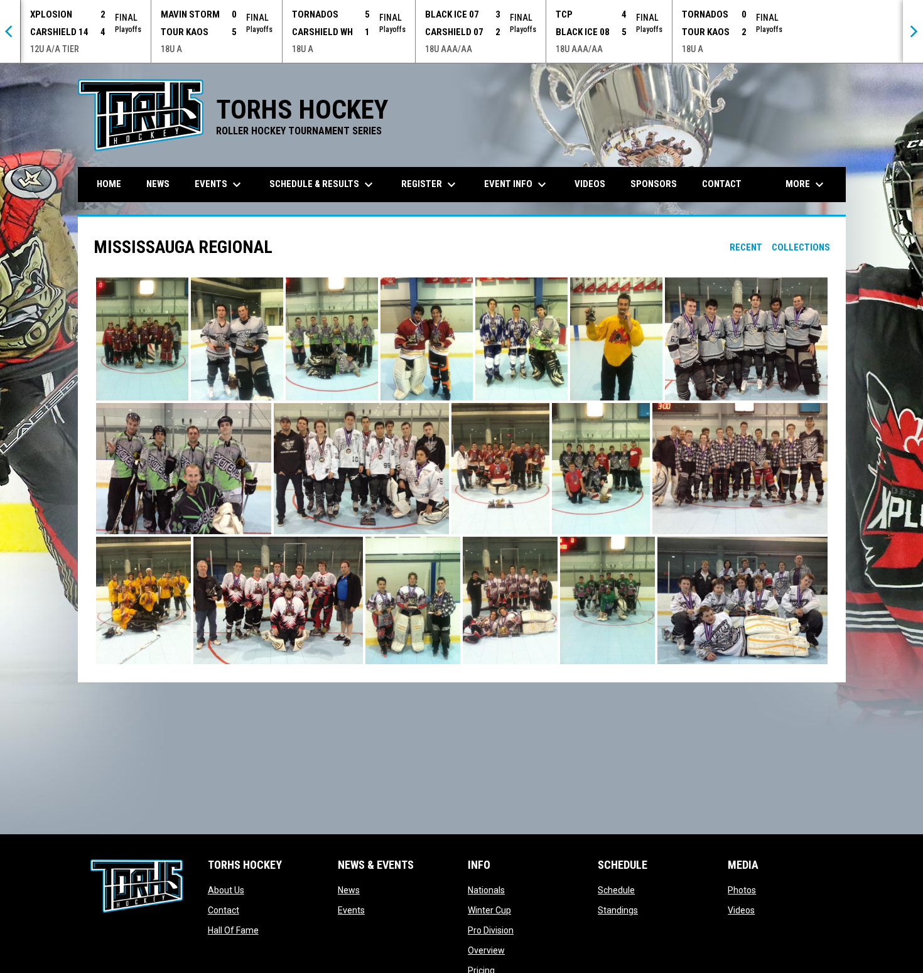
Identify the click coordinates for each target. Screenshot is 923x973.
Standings (618, 910)
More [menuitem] (806, 184)
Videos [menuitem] (590, 184)
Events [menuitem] (219, 184)
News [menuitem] (158, 184)
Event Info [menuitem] (516, 184)
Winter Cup (489, 910)
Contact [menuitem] (722, 184)
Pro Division (491, 930)
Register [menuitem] (430, 184)
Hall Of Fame (233, 930)
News (349, 890)
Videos (741, 910)
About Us (226, 890)
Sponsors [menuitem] (653, 184)
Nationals (486, 890)
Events (351, 910)
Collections (801, 247)
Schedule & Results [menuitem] (322, 184)
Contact (223, 910)
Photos (742, 890)
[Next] (913, 31)
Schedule (616, 890)
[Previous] (10, 31)
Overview (486, 950)
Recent (746, 247)
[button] (142, 338)
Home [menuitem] (109, 184)
